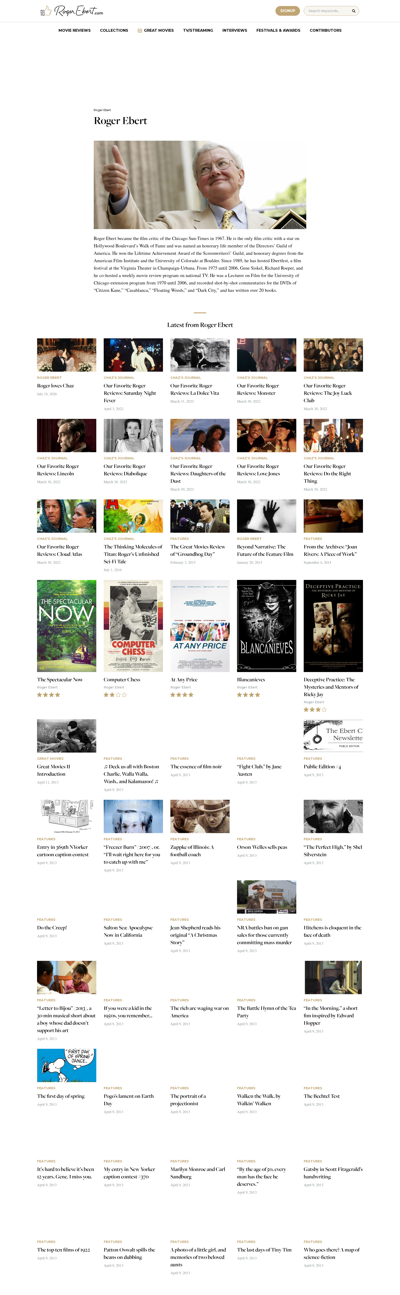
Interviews (234, 30)
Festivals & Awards (278, 30)
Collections (114, 30)
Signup (287, 11)
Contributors (326, 30)
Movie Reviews (75, 30)
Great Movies (159, 30)
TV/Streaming (198, 30)
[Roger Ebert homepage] (72, 11)
